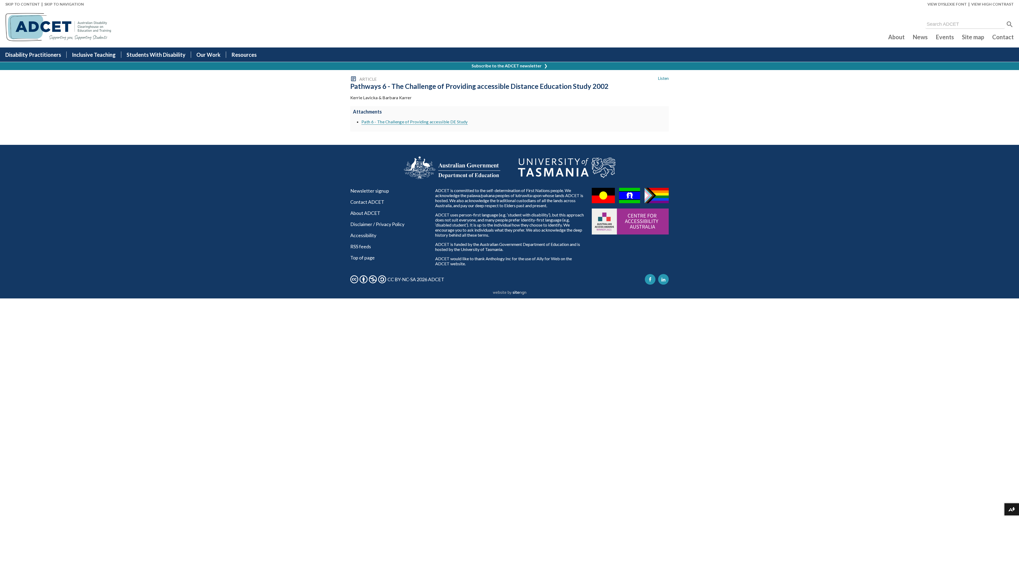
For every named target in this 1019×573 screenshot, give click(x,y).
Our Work (208, 54)
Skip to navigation (64, 4)
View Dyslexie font (947, 4)
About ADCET (365, 213)
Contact (1003, 37)
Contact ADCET (367, 202)
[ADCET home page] (58, 27)
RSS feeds (360, 246)
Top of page (362, 258)
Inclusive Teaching (94, 54)
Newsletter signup (369, 191)
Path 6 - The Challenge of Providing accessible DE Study (414, 121)
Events (945, 37)
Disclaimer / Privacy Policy (377, 224)
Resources (244, 54)
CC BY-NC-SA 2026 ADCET (415, 279)
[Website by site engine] (509, 293)
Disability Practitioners (33, 54)
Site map (973, 37)
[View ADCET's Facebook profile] (650, 279)
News (920, 37)
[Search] (1010, 24)
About (896, 37)
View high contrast (992, 4)
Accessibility (363, 235)
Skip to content (22, 4)
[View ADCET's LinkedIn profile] (663, 279)
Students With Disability (156, 54)
